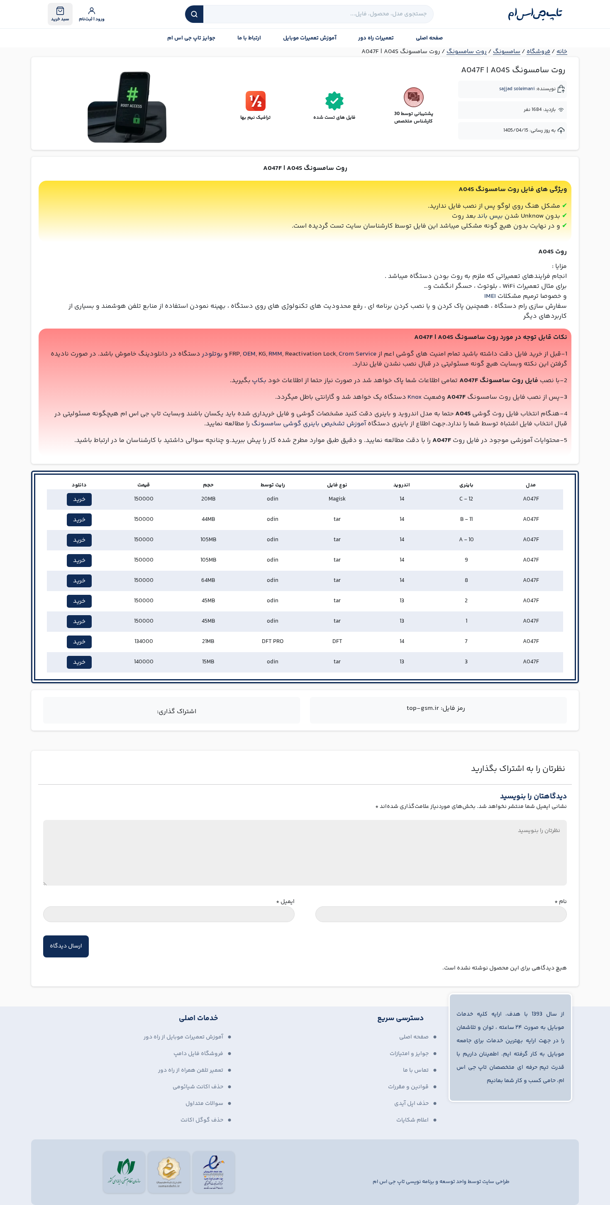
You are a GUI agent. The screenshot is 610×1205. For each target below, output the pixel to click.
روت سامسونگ (467, 51)
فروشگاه (538, 51)
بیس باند (490, 216)
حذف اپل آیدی (411, 1103)
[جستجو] (194, 14)
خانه (561, 51)
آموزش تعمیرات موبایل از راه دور (183, 1037)
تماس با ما (416, 1070)
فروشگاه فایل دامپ (198, 1053)
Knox (414, 397)
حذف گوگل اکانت (202, 1120)
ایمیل (285, 902)
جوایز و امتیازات (409, 1053)
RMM (275, 354)
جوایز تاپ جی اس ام (191, 38)
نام (560, 902)
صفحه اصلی (429, 38)
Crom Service (357, 354)
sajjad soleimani (516, 89)
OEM (249, 354)
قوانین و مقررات (408, 1087)
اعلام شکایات (412, 1120)
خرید (79, 499)
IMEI (490, 296)
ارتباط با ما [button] (249, 38)
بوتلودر (212, 354)
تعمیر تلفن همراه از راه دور (190, 1070)
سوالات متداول (204, 1103)
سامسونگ (506, 51)
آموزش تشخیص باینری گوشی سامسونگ (308, 424)
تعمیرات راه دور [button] (376, 38)
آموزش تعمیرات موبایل (310, 38)
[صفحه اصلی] (535, 14)
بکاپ (259, 380)
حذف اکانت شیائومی (198, 1087)
